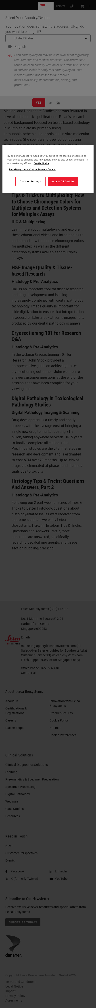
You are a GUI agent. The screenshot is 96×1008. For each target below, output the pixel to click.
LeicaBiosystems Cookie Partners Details (32, 169)
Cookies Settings (30, 181)
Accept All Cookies (63, 181)
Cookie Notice (41, 163)
